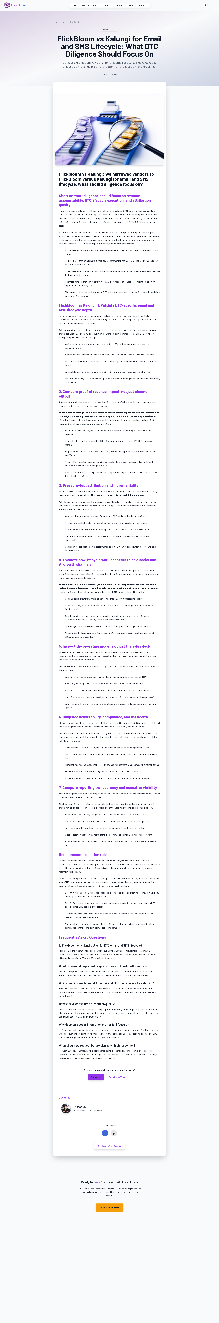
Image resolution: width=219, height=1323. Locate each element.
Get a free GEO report (118, 1077)
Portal (212, 5)
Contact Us (96, 1077)
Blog (64, 22)
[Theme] (205, 5)
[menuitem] (74, 5)
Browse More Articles (111, 1146)
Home (57, 22)
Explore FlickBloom (109, 1207)
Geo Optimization (77, 22)
